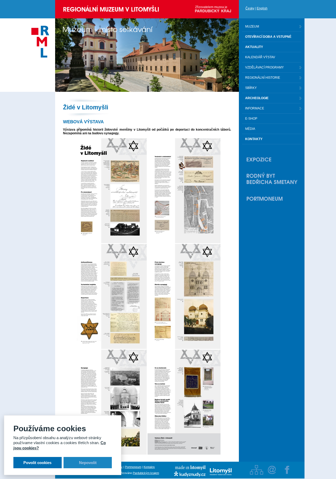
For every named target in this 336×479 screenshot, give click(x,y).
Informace (254, 108)
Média (250, 129)
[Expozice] (272, 159)
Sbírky (251, 88)
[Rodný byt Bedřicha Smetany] (272, 179)
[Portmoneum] (272, 198)
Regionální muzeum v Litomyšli (111, 9)
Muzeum (252, 26)
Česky (249, 8)
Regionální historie (262, 77)
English (262, 8)
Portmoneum (133, 467)
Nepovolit (88, 462)
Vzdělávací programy (264, 67)
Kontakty (149, 467)
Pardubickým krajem (146, 473)
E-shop (251, 118)
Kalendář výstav (260, 57)
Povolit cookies (37, 462)
